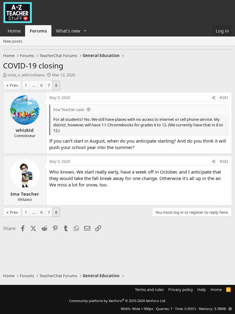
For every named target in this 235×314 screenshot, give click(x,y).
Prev (14, 85)
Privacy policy (180, 289)
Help (201, 289)
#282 (224, 161)
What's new (68, 31)
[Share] (214, 97)
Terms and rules (149, 289)
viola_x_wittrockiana (25, 75)
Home (14, 31)
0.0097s (190, 308)
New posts (12, 41)
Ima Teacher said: (68, 109)
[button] (85, 30)
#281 (224, 97)
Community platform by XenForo (117, 300)
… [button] (33, 85)
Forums (38, 31)
